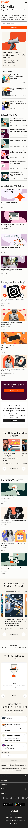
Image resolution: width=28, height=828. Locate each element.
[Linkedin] (19, 798)
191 (20, 648)
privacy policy (19, 770)
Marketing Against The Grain (12, 726)
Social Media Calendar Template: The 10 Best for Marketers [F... (17, 76)
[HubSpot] (14, 811)
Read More (14, 420)
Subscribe (14, 760)
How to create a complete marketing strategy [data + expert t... (13, 567)
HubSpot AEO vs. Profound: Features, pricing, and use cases (18, 151)
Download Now (14, 390)
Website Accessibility (17, 820)
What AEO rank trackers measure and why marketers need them (12, 270)
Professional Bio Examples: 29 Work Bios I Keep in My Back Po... (18, 90)
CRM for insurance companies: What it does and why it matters (18, 130)
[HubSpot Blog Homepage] (5, 2)
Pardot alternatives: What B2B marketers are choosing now (18, 141)
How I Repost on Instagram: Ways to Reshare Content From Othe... (13, 370)
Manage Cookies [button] (14, 824)
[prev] (3, 696)
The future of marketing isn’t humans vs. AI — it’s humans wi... (14, 55)
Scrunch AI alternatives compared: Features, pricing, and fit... (17, 174)
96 (15, 648)
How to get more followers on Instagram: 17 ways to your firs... (12, 323)
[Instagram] (7, 798)
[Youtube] (11, 798)
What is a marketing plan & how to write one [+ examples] (13, 544)
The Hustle (8, 718)
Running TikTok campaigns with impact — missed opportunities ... (18, 120)
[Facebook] (3, 798)
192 (23, 648)
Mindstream (9, 745)
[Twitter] (15, 798)
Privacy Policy (18, 817)
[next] (25, 696)
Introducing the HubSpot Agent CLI (10, 247)
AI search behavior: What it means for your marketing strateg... (12, 225)
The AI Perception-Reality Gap (9, 202)
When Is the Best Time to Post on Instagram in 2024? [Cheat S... (13, 346)
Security (7, 820)
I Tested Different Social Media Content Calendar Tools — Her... (18, 103)
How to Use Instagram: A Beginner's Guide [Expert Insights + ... (12, 299)
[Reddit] (23, 798)
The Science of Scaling (12, 735)
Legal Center (9, 817)
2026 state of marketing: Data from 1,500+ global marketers (12, 497)
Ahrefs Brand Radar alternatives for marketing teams (18, 162)
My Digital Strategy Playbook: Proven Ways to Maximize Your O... (13, 521)
